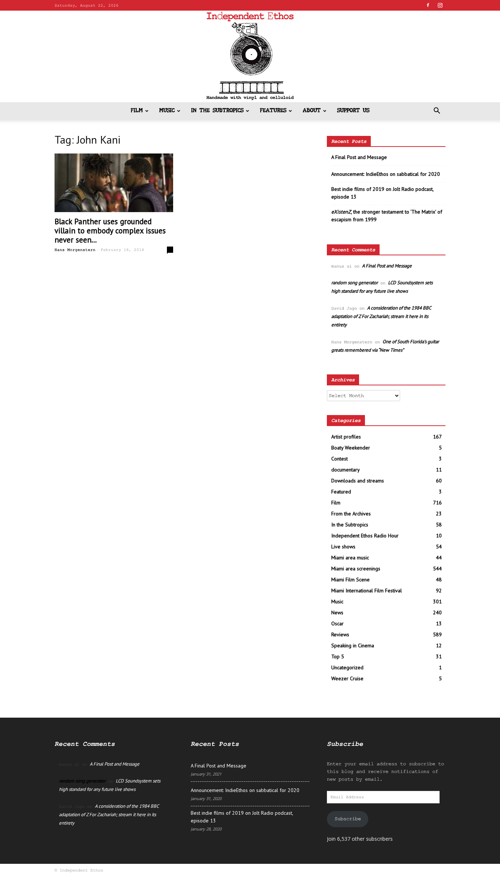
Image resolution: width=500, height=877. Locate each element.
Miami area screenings (355, 568)
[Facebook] (427, 5)
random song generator (354, 283)
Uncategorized (347, 667)
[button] (436, 111)
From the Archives (351, 513)
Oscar (337, 623)
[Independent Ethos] (250, 56)
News (337, 612)
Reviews (340, 634)
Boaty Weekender (350, 447)
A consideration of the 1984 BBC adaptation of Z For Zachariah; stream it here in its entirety (381, 316)
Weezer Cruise (347, 678)
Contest (339, 458)
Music (167, 111)
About (312, 111)
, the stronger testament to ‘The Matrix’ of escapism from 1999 (386, 215)
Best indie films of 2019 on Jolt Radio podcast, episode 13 (382, 193)
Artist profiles (346, 436)
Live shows (343, 546)
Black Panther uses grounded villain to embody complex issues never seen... (110, 231)
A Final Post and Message (359, 157)
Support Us (353, 111)
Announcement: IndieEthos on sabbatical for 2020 (385, 174)
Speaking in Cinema (352, 645)
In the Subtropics (217, 111)
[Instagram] (439, 5)
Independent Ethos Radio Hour (365, 535)
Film (137, 111)
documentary (345, 469)
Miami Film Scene (350, 579)
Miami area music (350, 557)
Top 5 (337, 656)
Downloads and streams (357, 480)
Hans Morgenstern (75, 250)
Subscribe (348, 819)
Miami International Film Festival (366, 590)
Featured (341, 491)
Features (273, 111)
